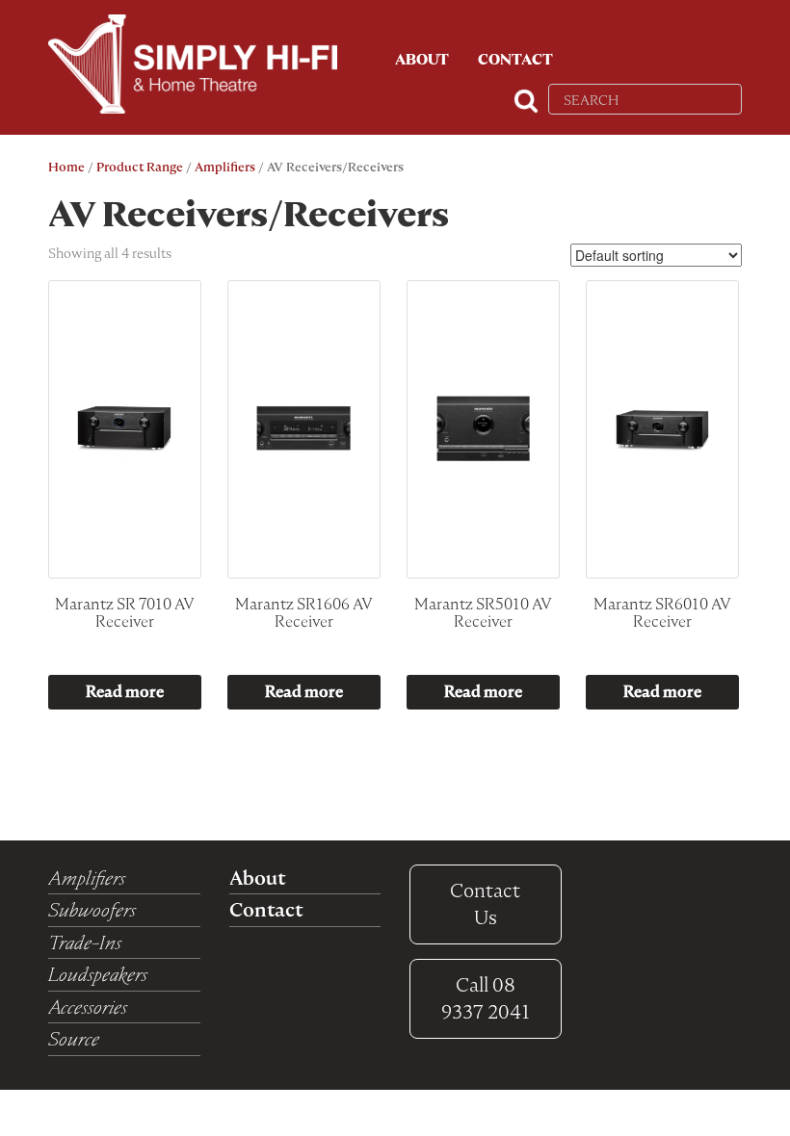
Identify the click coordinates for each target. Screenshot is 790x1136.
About (422, 59)
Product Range (139, 167)
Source (73, 1038)
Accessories (87, 1007)
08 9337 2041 (485, 998)
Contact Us (485, 904)
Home (66, 167)
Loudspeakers (97, 974)
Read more (125, 692)
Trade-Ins (84, 942)
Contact (515, 59)
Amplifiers (225, 167)
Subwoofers (92, 909)
